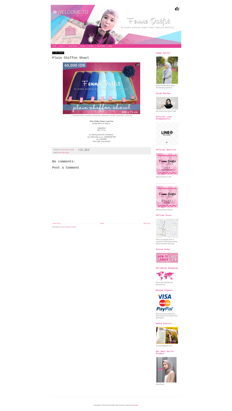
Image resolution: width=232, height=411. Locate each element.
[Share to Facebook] (86, 150)
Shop (110, 46)
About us (62, 46)
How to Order (101, 46)
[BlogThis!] (81, 150)
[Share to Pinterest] (88, 150)
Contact (91, 46)
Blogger (135, 405)
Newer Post (56, 223)
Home (54, 46)
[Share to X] (84, 150)
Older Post (146, 223)
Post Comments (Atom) (68, 227)
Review (82, 46)
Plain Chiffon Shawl (63, 152)
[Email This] (79, 150)
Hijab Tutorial (72, 46)
